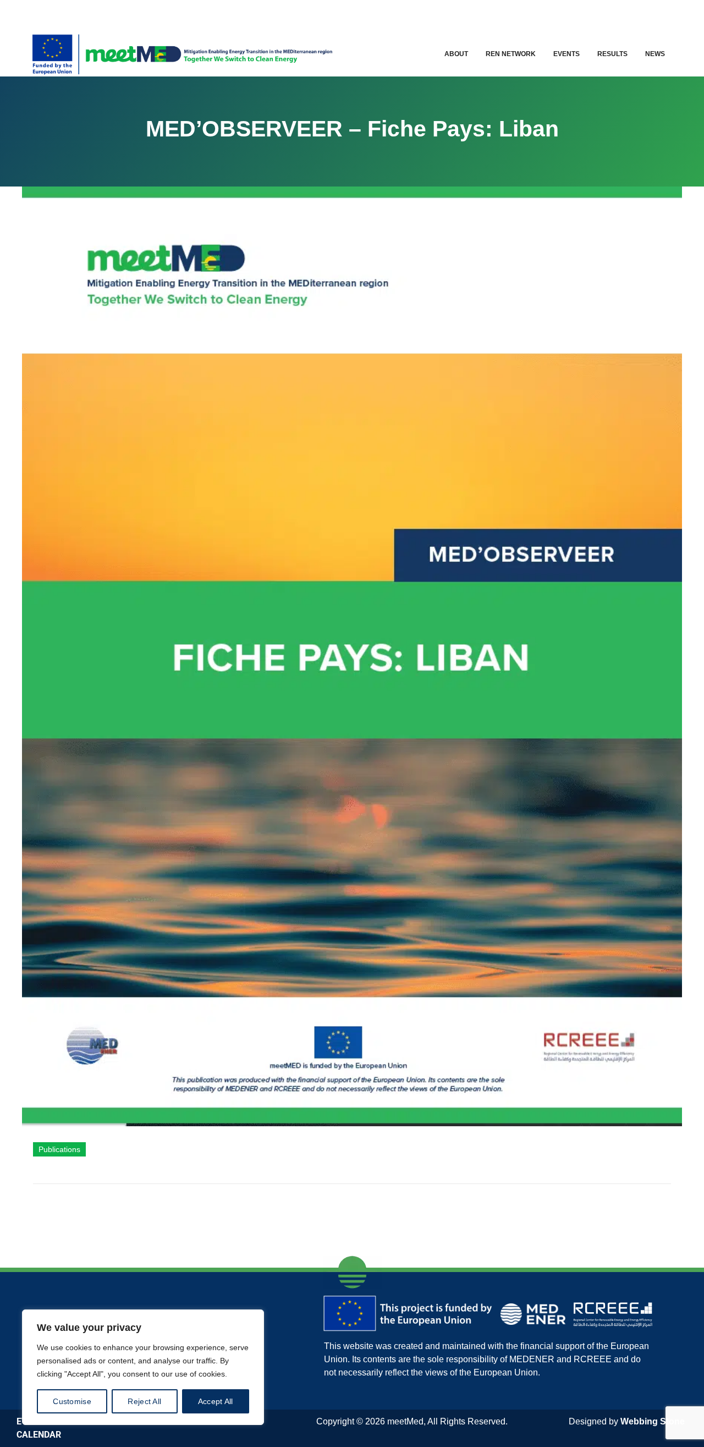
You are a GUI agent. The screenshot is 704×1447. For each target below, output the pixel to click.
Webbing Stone (652, 1421)
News (655, 54)
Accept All (215, 1401)
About (456, 54)
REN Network (511, 54)
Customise (72, 1401)
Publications (59, 1149)
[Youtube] (648, 14)
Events (566, 54)
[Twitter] (601, 14)
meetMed (405, 1421)
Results (612, 54)
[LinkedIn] (625, 14)
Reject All (144, 1401)
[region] (143, 1367)
